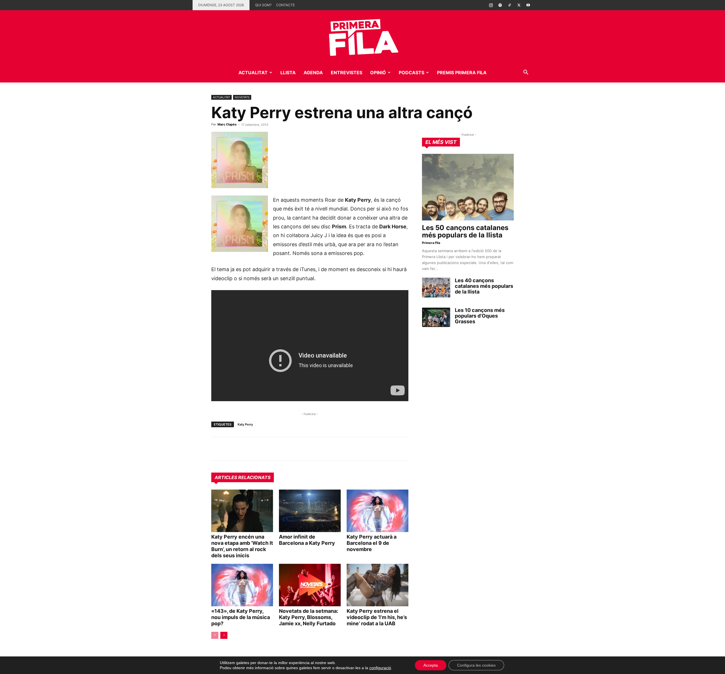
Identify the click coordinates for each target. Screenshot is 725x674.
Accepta (430, 665)
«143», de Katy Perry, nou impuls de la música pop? (240, 617)
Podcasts (411, 72)
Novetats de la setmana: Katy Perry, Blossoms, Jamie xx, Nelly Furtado (308, 617)
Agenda (313, 72)
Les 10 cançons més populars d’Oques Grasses (480, 315)
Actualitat (253, 72)
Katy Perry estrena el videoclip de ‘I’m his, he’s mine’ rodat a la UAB (377, 617)
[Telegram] (230, 448)
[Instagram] (491, 5)
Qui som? (263, 5)
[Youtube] (528, 5)
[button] (525, 73)
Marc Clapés (227, 124)
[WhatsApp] (217, 448)
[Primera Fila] (362, 36)
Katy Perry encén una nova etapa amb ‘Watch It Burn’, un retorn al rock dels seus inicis (242, 546)
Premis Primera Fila (462, 72)
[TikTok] (509, 5)
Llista (288, 72)
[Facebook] (256, 448)
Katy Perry (245, 424)
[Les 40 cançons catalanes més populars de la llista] (436, 287)
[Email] (269, 448)
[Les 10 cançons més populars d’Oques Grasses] (436, 317)
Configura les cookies (476, 665)
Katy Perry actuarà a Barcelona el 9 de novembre (371, 543)
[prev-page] (214, 635)
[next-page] (223, 635)
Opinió (378, 72)
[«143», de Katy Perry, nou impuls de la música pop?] (242, 585)
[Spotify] (500, 5)
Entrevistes (346, 72)
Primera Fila (431, 243)
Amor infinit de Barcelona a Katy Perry (307, 540)
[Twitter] (519, 5)
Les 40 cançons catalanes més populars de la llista (484, 286)
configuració (380, 668)
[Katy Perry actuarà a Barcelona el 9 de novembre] (377, 511)
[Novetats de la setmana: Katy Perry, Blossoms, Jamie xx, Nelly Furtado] (310, 585)
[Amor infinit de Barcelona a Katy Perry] (310, 511)
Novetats (242, 97)
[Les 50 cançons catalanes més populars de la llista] (468, 187)
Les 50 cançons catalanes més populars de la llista (465, 231)
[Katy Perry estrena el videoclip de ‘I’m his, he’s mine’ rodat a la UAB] (377, 585)
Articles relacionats (242, 477)
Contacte (285, 5)
